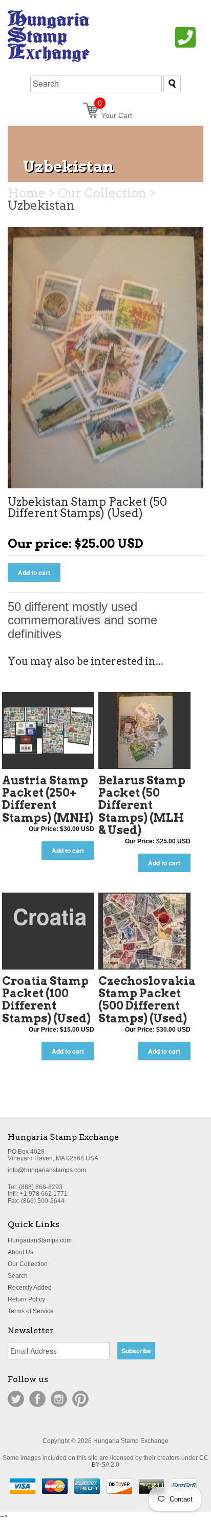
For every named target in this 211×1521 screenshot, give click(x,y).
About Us (20, 1252)
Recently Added (30, 1287)
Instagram (59, 1399)
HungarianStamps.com (40, 1240)
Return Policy (26, 1299)
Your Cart (115, 115)
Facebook (37, 1399)
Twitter (16, 1399)
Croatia (50, 916)
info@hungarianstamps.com (47, 1170)
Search (18, 1275)
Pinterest (80, 1399)
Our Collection (28, 1264)
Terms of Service (31, 1311)
